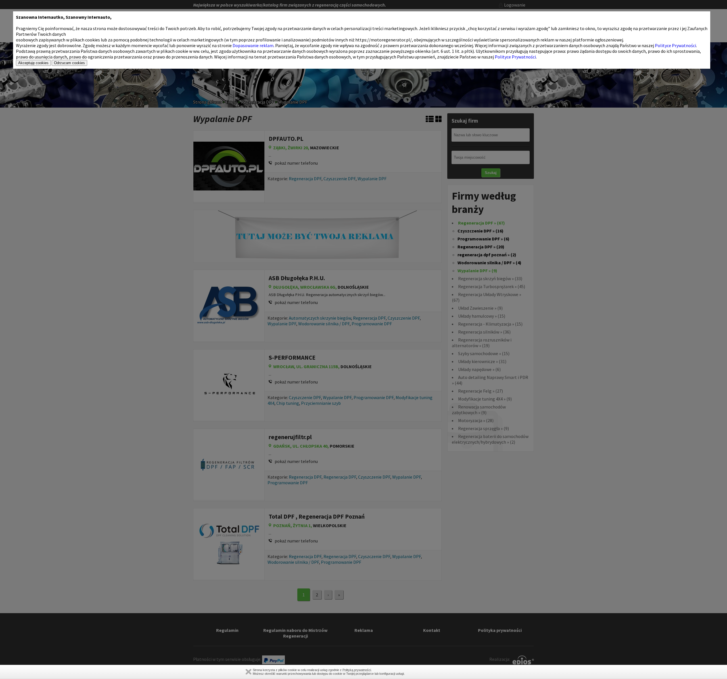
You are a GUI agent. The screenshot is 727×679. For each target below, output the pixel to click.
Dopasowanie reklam (253, 45)
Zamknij (248, 671)
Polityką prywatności (356, 670)
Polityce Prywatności (675, 45)
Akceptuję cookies (33, 63)
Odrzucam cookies (69, 63)
